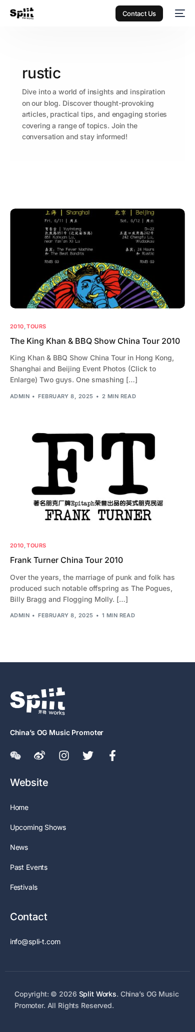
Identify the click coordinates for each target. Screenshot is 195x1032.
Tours (36, 326)
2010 (17, 326)
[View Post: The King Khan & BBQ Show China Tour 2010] (98, 258)
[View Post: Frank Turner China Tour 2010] (98, 478)
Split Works (97, 994)
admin (20, 396)
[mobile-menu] (179, 13)
